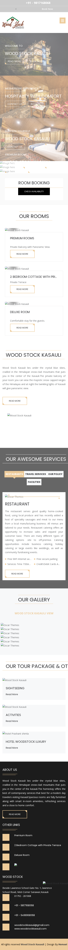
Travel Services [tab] (35, 474)
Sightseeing (15, 688)
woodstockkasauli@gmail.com (31, 925)
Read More (14, 61)
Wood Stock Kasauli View (34, 613)
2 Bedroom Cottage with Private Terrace (37, 845)
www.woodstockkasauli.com (30, 929)
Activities (13, 715)
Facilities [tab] (34, 482)
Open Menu (63, 20)
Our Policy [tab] (55, 474)
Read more (12, 721)
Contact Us (15, 103)
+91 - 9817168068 (24, 905)
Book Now (36, 61)
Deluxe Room (20, 312)
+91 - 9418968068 (24, 915)
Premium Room (23, 835)
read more (12, 694)
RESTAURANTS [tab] (14, 474)
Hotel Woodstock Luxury (26, 742)
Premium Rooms (22, 238)
